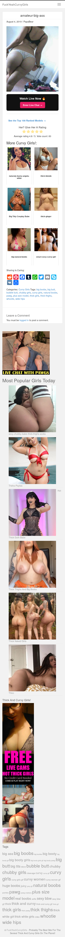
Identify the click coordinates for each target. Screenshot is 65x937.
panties (5, 892)
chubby (55, 866)
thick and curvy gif (44, 904)
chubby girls (25, 292)
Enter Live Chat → (32, 105)
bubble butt (12, 292)
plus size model (21, 295)
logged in (24, 320)
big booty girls (19, 859)
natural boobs (50, 292)
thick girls (34, 295)
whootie (10, 298)
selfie (34, 899)
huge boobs (11, 885)
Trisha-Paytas (15, 485)
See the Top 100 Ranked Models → (27, 120)
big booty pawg (49, 860)
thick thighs (46, 295)
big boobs (41, 289)
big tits (16, 866)
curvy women (34, 879)
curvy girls (37, 292)
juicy (24, 886)
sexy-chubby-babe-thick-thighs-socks (27, 433)
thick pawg (26, 910)
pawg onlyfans (26, 892)
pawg (9, 295)
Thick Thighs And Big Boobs (23, 589)
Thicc (11, 692)
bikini (23, 866)
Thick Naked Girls (17, 641)
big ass (7, 853)
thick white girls (24, 916)
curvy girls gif (17, 879)
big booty (50, 853)
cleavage (31, 873)
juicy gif (29, 886)
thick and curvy (24, 903)
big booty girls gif (37, 860)
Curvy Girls (24, 289)
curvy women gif (53, 879)
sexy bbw (44, 898)
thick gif (56, 904)
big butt (51, 289)
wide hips (20, 298)
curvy (39, 873)
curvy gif (46, 873)
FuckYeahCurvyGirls (15, 4)
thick (8, 904)
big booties (38, 854)
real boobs (23, 898)
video (37, 916)
